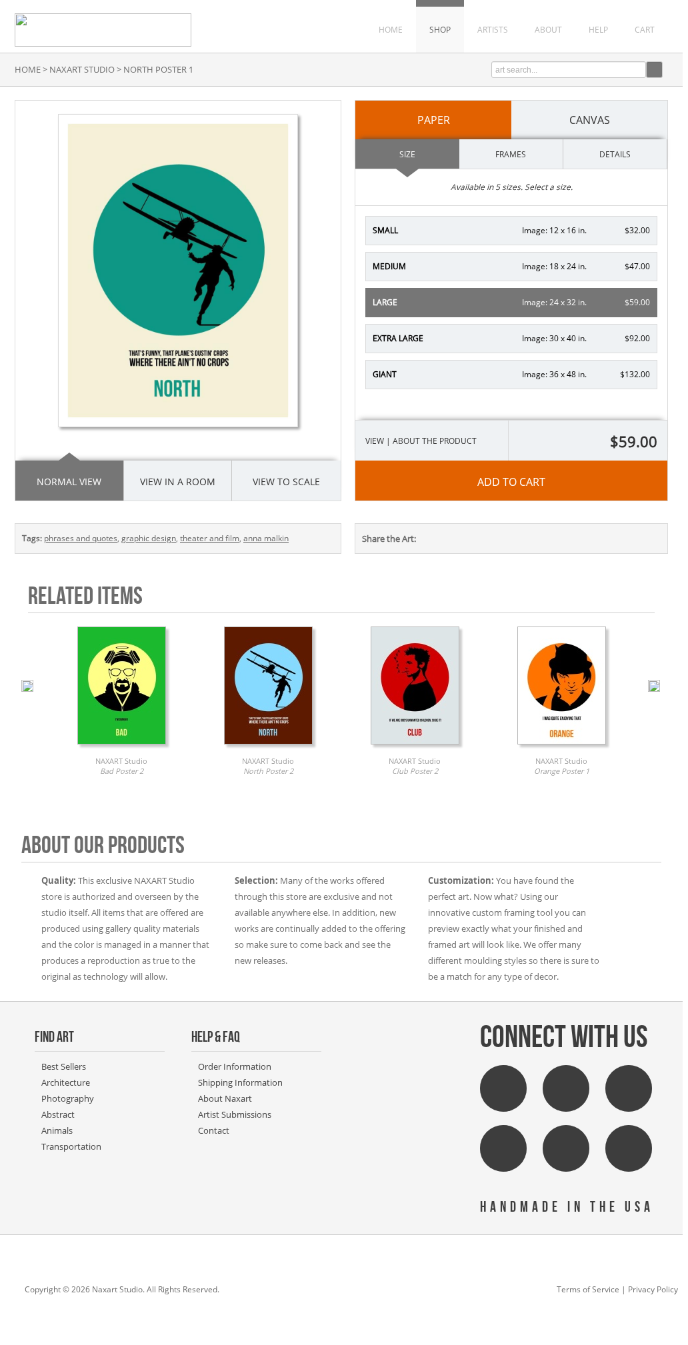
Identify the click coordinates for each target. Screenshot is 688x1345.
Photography (67, 1098)
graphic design (148, 538)
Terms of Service (588, 1289)
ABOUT (548, 29)
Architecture (65, 1082)
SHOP (440, 29)
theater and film (209, 538)
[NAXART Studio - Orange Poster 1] (561, 748)
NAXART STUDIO (82, 69)
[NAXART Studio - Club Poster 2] (415, 748)
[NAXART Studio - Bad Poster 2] (121, 748)
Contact (213, 1130)
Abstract (58, 1114)
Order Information (234, 1066)
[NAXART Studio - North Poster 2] (268, 748)
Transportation (71, 1146)
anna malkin (266, 538)
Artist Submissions (234, 1114)
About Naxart (225, 1098)
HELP (598, 29)
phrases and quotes (80, 538)
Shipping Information (240, 1082)
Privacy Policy (653, 1289)
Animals (57, 1130)
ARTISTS (492, 29)
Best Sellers (63, 1066)
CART (645, 29)
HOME (391, 29)
